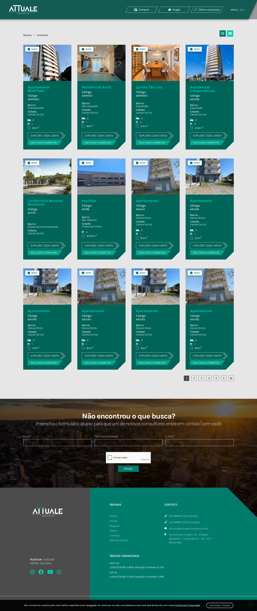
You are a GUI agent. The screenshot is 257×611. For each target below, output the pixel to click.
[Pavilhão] (101, 209)
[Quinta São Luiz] (155, 97)
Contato (115, 535)
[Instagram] (32, 571)
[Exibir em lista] (223, 33)
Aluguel (114, 525)
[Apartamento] (155, 209)
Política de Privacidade (187, 605)
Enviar (128, 468)
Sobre (113, 530)
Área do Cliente (119, 540)
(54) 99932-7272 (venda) (183, 516)
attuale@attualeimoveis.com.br (188, 528)
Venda (113, 521)
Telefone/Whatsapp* (106, 436)
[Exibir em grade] (230, 33)
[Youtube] (50, 571)
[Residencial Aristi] (101, 97)
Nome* (27, 436)
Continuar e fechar (220, 605)
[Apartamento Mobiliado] (47, 97)
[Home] (23, 9)
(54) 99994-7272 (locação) (184, 522)
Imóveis (42, 35)
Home (28, 35)
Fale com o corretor (44, 142)
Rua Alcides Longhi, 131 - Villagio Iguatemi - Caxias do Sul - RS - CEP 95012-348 (190, 538)
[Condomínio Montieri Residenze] (47, 209)
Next (65, 62)
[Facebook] (41, 571)
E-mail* (170, 436)
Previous (28, 62)
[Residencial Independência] (210, 97)
